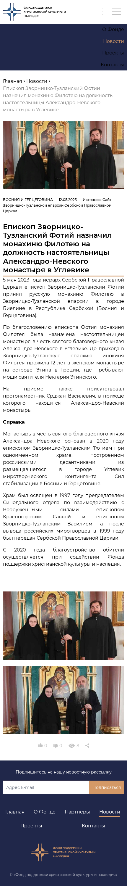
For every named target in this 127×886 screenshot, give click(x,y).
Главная (15, 812)
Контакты (93, 826)
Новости (109, 812)
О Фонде (45, 812)
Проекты (31, 826)
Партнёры (77, 812)
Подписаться (106, 787)
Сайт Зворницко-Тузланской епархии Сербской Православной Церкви (57, 205)
